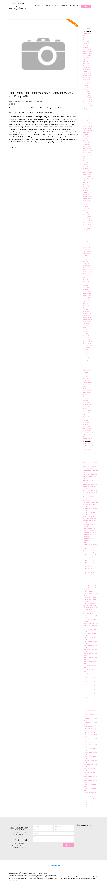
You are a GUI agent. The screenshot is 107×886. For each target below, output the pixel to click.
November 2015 (87, 295)
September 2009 (88, 432)
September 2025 (88, 57)
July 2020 (86, 182)
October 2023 (87, 104)
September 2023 (88, 106)
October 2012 (87, 366)
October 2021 (87, 152)
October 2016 (87, 273)
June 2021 (86, 160)
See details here (66, 108)
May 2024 (86, 90)
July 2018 (85, 231)
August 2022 (86, 132)
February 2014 (87, 338)
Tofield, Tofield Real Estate (90, 623)
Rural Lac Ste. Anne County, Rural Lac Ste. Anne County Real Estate (90, 551)
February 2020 (87, 192)
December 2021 (87, 148)
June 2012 (86, 374)
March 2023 (86, 118)
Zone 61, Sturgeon (88, 797)
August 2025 (86, 59)
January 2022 (87, 146)
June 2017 (86, 257)
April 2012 (85, 378)
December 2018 (87, 221)
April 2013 (85, 356)
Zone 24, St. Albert (88, 726)
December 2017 (87, 245)
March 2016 (86, 287)
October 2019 (87, 201)
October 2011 (86, 388)
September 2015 (87, 299)
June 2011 (85, 396)
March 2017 (86, 263)
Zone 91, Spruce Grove (89, 807)
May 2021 (85, 162)
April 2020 (86, 188)
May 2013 (85, 354)
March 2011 (86, 402)
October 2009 (87, 430)
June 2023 (86, 112)
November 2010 (87, 408)
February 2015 (87, 313)
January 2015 (86, 315)
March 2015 (86, 311)
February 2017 (87, 265)
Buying (47, 5)
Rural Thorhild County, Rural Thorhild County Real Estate (90, 593)
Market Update (65, 5)
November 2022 (87, 126)
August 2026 (86, 35)
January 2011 (86, 406)
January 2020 (87, 194)
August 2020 (86, 180)
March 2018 (86, 239)
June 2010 (86, 416)
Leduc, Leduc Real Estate (90, 516)
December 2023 (87, 100)
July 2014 (85, 327)
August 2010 (86, 414)
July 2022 (85, 134)
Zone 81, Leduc (87, 803)
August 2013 (86, 348)
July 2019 (85, 207)
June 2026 (86, 39)
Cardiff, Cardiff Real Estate (90, 484)
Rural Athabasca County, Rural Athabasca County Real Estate (90, 534)
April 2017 (85, 261)
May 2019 (85, 211)
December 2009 (87, 428)
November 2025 (87, 53)
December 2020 (87, 172)
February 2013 (87, 360)
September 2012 (87, 368)
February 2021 (87, 168)
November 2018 (87, 223)
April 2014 (86, 334)
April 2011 (85, 400)
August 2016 (86, 277)
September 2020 (88, 178)
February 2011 (87, 404)
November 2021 (87, 150)
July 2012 (85, 372)
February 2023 (87, 120)
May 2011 (85, 398)
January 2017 (86, 267)
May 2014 (85, 332)
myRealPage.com (56, 865)
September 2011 (87, 390)
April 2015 (85, 309)
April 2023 (86, 116)
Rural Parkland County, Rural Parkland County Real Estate (90, 569)
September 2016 (87, 275)
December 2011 (87, 386)
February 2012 (87, 382)
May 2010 (85, 418)
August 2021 (86, 156)
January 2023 (87, 122)
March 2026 (86, 45)
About (75, 5)
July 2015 (85, 303)
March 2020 (86, 190)
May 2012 (85, 376)
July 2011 (85, 394)
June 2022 (86, 136)
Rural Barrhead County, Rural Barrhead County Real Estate (90, 540)
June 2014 (86, 330)
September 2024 (88, 82)
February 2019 (87, 217)
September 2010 (87, 412)
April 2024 (86, 92)
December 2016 (87, 269)
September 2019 (87, 203)
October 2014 (87, 322)
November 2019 (87, 198)
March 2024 (86, 94)
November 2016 (87, 271)
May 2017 (85, 259)
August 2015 (86, 301)
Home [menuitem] (31, 5)
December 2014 (87, 317)
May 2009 (86, 436)
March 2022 (86, 142)
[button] (86, 6)
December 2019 (87, 196)
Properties (38, 5)
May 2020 (86, 186)
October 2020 (87, 176)
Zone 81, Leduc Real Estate (90, 805)
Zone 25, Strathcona (89, 732)
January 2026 (87, 49)
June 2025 (86, 63)
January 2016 (86, 291)
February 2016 (87, 289)
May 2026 (86, 41)
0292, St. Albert (87, 444)
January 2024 (87, 98)
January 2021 (86, 170)
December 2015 (87, 293)
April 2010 (86, 420)
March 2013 (86, 358)
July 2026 (85, 37)
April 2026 (86, 43)
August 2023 (86, 108)
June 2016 (86, 281)
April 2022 (86, 140)
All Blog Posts (86, 22)
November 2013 (87, 342)
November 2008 (87, 438)
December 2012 (87, 364)
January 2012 (86, 384)
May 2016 (85, 283)
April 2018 (85, 237)
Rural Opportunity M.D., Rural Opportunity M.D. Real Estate (90, 563)
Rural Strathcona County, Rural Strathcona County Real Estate (90, 581)
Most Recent (86, 33)
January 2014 (87, 340)
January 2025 (87, 74)
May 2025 (86, 65)
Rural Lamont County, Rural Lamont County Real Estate (90, 557)
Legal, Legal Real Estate (89, 518)
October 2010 (87, 410)
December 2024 (87, 75)
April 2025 (86, 67)
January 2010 (87, 426)
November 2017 (87, 247)
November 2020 (87, 174)
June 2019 (86, 209)
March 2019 (86, 215)
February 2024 (87, 96)
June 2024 (86, 88)
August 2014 (86, 326)
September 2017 (87, 251)
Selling (54, 5)
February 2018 (87, 241)
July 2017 (85, 255)
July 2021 (85, 158)
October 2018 (87, 225)
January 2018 (86, 243)
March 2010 (86, 422)
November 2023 (87, 102)
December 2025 (87, 51)
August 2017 (86, 253)
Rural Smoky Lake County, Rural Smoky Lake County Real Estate (90, 575)
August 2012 (86, 370)
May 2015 (85, 307)
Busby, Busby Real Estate (90, 474)
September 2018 (87, 227)
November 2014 (87, 319)
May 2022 (86, 138)
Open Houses (86, 26)
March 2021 (86, 166)
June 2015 (86, 305)
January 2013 (86, 362)
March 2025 (86, 69)
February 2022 (87, 144)
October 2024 (87, 80)
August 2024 (86, 84)
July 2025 (85, 61)
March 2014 (86, 336)
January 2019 (86, 219)
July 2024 (86, 86)
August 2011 (86, 392)
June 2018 (86, 233)
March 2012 (86, 380)
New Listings (86, 24)
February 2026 (87, 47)
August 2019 (86, 205)
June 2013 (86, 352)
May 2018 (85, 235)
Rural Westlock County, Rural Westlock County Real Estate (89, 599)
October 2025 (87, 55)
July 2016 (85, 279)
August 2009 (86, 434)
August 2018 (86, 229)
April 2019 (85, 213)
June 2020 (86, 184)
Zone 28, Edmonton (88, 742)
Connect (85, 6)
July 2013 (85, 350)
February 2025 (87, 71)
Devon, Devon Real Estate (90, 490)
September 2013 (87, 346)
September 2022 (88, 130)
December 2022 (87, 124)
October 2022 (87, 128)
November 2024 (87, 78)
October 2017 (87, 249)
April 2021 (85, 164)
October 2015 (87, 297)
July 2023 (85, 110)
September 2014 (87, 323)
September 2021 (87, 154)
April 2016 (85, 285)
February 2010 (87, 424)
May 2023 (86, 114)
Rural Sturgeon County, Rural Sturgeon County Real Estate (27, 101)
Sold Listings (86, 28)
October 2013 (87, 344)
